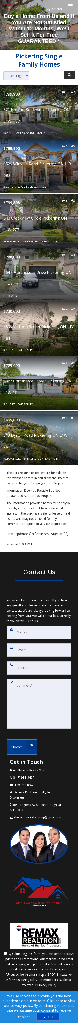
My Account (54, 9)
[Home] (9, 5)
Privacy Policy (46, 985)
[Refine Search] (69, 75)
